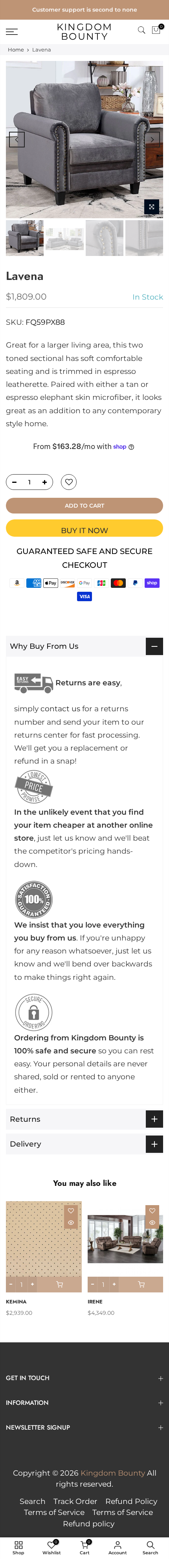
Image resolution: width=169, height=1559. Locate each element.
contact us (60, 708)
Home (16, 49)
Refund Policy (131, 1501)
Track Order (75, 1501)
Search (33, 1501)
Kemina (16, 1301)
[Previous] (17, 139)
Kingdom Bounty (85, 31)
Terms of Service (54, 1512)
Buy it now (84, 531)
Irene (95, 1301)
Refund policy (88, 1523)
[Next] (152, 139)
